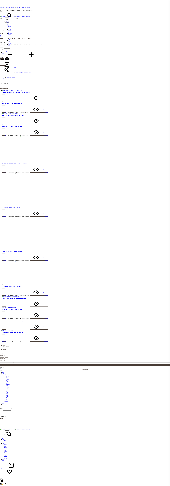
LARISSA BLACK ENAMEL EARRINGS (11, 208)
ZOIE (9, 47)
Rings (5, 440)
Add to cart (2, 58)
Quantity (1, 57)
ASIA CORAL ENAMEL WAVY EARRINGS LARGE (14, 321)
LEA (6, 390)
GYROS (9, 34)
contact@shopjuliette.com (4, 357)
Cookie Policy (4, 349)
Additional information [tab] (5, 78)
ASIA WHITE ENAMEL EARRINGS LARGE (12, 332)
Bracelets (8, 24)
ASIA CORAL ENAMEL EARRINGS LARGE (12, 126)
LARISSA (7, 387)
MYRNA (9, 43)
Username (1, 408)
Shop (3, 373)
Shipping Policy (4, 344)
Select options (4, 112)
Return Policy (4, 345)
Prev (1, 35)
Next (1, 36)
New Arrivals (13, 77)
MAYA (7, 393)
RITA (9, 45)
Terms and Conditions (5, 348)
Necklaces (7, 376)
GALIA (9, 32)
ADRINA (9, 26)
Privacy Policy (4, 347)
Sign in (1, 418)
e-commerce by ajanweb (85, 369)
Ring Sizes (3, 353)
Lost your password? (3, 420)
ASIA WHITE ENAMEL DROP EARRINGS (12, 103)
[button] (2, 73)
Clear (10, 50)
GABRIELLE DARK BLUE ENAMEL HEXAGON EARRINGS (16, 92)
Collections (7, 25)
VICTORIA (10, 46)
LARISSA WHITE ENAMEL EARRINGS (11, 286)
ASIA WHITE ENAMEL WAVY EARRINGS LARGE (14, 298)
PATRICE (7, 396)
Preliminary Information (5, 346)
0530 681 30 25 (2, 358)
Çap (2, 50)
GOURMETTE (10, 33)
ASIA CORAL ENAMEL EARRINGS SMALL (12, 309)
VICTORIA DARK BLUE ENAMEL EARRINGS (13, 115)
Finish (2, 49)
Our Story (3, 403)
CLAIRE (9, 30)
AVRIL (7, 381)
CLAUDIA (9, 29)
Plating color (2, 48)
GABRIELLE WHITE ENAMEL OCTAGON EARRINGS (15, 164)
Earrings (8, 77)
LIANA (9, 39)
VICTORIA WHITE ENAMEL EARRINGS (12, 252)
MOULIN (9, 42)
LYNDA (9, 40)
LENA (9, 35)
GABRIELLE (8, 384)
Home (3, 372)
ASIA (9, 27)
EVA (10, 77)
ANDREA (7, 379)
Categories (5, 374)
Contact (3, 404)
